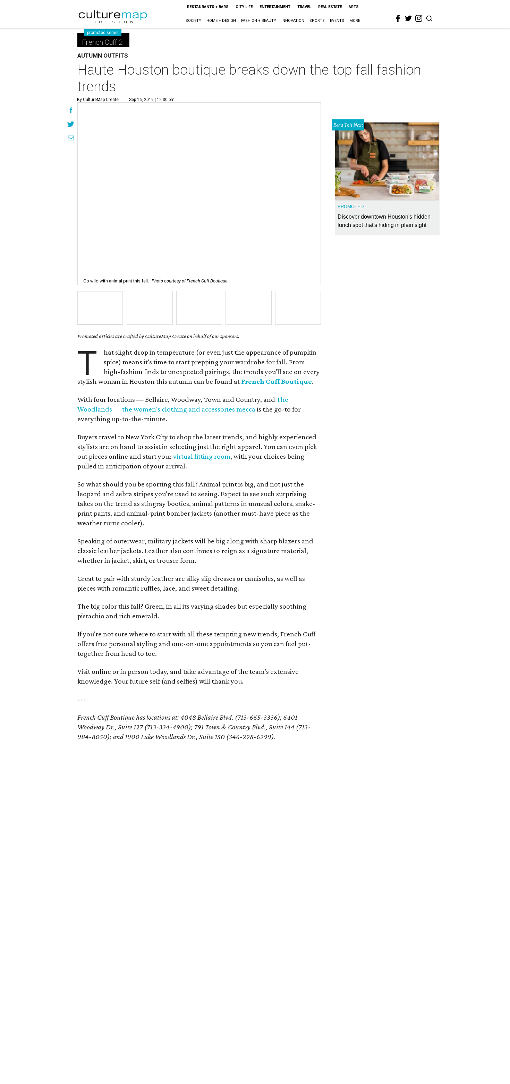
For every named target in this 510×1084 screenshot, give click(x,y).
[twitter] (408, 18)
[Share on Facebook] (71, 111)
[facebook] (397, 19)
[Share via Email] (71, 139)
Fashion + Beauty (258, 20)
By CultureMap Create (98, 99)
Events (337, 20)
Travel (304, 7)
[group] (100, 308)
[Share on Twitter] (71, 125)
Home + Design (221, 20)
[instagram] (418, 18)
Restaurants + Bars (208, 7)
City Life (244, 7)
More (354, 20)
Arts (354, 7)
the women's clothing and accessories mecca (188, 409)
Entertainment (275, 7)
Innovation (292, 20)
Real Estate (330, 7)
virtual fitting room (201, 456)
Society (193, 20)
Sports (317, 20)
